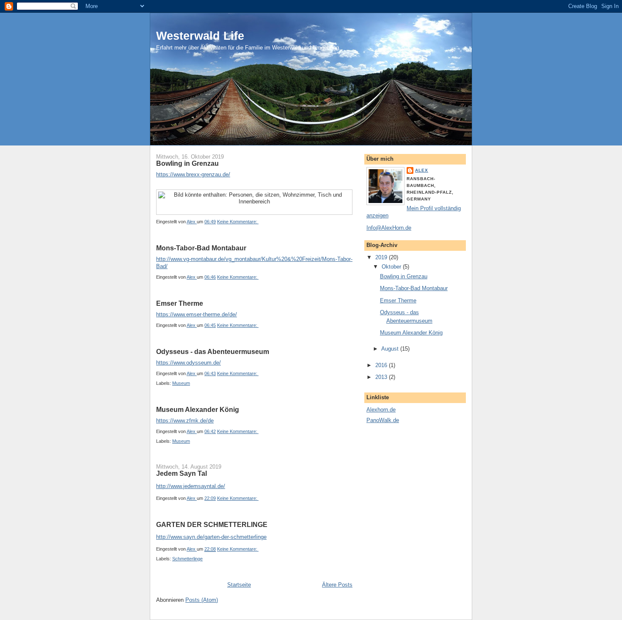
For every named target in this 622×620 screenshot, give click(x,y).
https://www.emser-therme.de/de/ (196, 314)
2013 (382, 377)
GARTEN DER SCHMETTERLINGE (211, 524)
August (390, 349)
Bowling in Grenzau (187, 163)
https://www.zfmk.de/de (185, 420)
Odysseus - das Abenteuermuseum (212, 351)
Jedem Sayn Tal (181, 473)
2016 (382, 365)
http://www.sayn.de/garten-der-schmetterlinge (211, 537)
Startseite (239, 585)
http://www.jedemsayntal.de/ (190, 486)
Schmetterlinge (187, 558)
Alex (421, 170)
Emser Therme (179, 303)
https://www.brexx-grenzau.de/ (193, 174)
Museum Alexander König (197, 409)
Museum (181, 383)
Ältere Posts (337, 585)
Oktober (392, 266)
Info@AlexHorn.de (388, 228)
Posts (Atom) (201, 600)
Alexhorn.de (381, 409)
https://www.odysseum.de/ (188, 362)
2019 (382, 257)
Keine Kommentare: (238, 221)
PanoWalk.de (382, 420)
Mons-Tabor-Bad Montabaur (201, 248)
